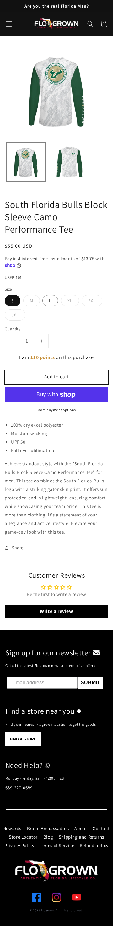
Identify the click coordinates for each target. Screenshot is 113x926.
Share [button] (18, 548)
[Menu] (9, 24)
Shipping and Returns (81, 837)
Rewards (12, 828)
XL (70, 301)
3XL (15, 315)
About (80, 828)
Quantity (12, 329)
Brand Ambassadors (48, 828)
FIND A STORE (23, 739)
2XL (92, 301)
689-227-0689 (19, 788)
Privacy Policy (19, 845)
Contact (101, 828)
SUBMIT (90, 682)
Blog (48, 837)
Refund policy (94, 845)
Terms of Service (57, 845)
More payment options (56, 409)
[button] (90, 24)
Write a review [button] (56, 611)
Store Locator (23, 837)
